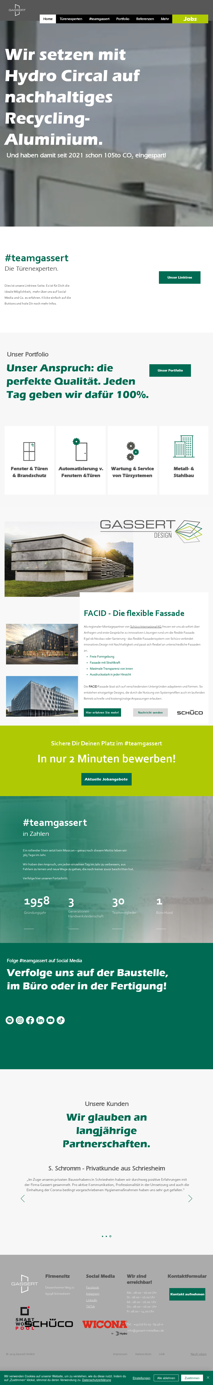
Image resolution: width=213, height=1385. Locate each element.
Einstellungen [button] (141, 1378)
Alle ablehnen (166, 1378)
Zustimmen (192, 1378)
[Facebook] (30, 1020)
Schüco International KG (146, 626)
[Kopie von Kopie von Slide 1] (110, 1236)
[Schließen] (208, 1378)
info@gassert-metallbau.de (146, 1330)
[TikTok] (61, 1020)
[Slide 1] (102, 1236)
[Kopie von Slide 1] (107, 1236)
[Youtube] (50, 1020)
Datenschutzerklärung (96, 1380)
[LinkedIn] (40, 1020)
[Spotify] (10, 1020)
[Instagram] (20, 1020)
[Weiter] (189, 128)
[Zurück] (23, 128)
